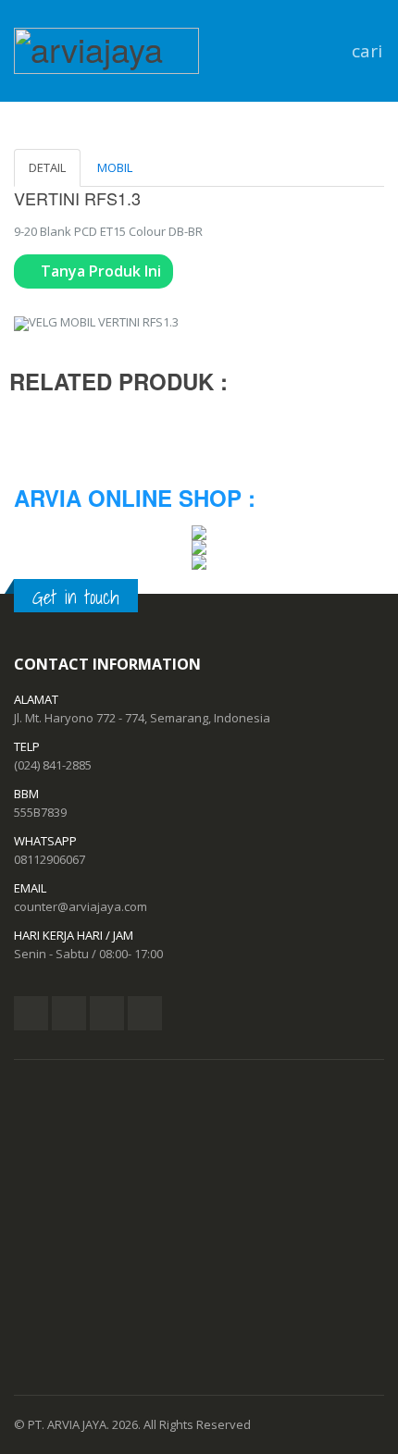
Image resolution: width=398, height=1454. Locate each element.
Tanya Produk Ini (99, 271)
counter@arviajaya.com (80, 906)
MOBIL (114, 167)
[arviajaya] (106, 44)
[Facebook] (31, 1013)
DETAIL (47, 167)
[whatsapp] (145, 1013)
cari (363, 51)
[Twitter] (69, 1013)
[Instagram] (107, 1013)
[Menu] (328, 50)
